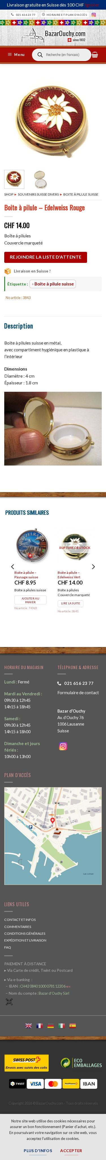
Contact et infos (20, 919)
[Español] (74, 1025)
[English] (30, 1025)
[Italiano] (63, 1025)
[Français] (41, 1025)
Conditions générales (24, 933)
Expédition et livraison (25, 940)
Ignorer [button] (92, 4)
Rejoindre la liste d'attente (46, 256)
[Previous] (13, 120)
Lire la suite (27, 603)
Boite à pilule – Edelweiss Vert (25, 574)
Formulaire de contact (78, 692)
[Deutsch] (52, 1025)
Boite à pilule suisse (80, 194)
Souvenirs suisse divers (38, 194)
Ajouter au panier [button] (73, 605)
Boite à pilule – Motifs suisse (73, 574)
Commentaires (17, 927)
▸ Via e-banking (17, 979)
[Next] (93, 120)
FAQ (7, 947)
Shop (8, 194)
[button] (17, 54)
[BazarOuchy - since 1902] (53, 33)
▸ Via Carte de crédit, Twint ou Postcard (38, 970)
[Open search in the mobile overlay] (61, 55)
